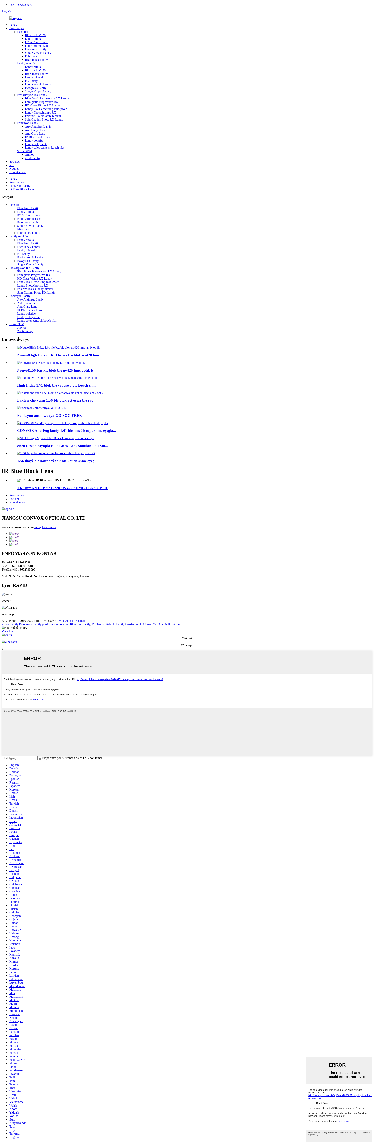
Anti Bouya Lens (35, 130)
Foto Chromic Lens (37, 45)
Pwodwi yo (16, 28)
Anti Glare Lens (35, 133)
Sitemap (81, 620)
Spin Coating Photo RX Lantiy (44, 119)
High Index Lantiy (36, 59)
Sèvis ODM (24, 151)
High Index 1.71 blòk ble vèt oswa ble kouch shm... (58, 385)
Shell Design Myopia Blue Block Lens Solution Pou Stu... (62, 446)
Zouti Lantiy (32, 158)
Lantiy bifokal (33, 38)
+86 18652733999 (20, 4)
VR (11, 165)
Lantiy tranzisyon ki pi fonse (133, 624)
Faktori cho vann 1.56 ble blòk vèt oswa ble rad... (56, 400)
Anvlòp (29, 154)
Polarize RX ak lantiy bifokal (43, 116)
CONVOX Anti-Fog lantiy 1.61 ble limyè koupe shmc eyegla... (66, 431)
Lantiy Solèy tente (36, 144)
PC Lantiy (31, 81)
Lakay (13, 24)
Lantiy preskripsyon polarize (50, 624)
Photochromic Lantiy (38, 84)
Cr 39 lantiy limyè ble (166, 624)
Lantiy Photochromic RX (40, 112)
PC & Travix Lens (36, 42)
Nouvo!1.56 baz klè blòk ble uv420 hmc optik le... (56, 370)
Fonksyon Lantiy (27, 123)
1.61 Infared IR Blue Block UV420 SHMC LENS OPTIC (62, 488)
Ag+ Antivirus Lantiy (38, 126)
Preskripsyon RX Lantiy (32, 95)
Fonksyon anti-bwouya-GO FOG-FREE (49, 415)
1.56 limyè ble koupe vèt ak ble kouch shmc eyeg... (57, 461)
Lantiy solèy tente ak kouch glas (44, 147)
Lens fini (22, 31)
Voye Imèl (8, 631)
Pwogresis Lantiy (35, 49)
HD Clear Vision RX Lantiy (42, 105)
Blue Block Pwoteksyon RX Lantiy (47, 98)
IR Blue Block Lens (37, 137)
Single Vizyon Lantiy (38, 52)
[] (39, 759)
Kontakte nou (17, 172)
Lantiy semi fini (26, 63)
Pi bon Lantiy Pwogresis (17, 624)
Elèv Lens (31, 56)
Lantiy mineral (34, 77)
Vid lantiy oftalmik (103, 624)
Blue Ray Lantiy (80, 624)
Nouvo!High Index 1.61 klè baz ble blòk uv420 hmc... (60, 355)
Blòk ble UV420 (35, 35)
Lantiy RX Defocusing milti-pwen (46, 109)
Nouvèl (14, 168)
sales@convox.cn (45, 527)
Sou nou (14, 161)
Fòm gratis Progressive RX (41, 102)
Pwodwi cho (65, 620)
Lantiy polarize (34, 140)
